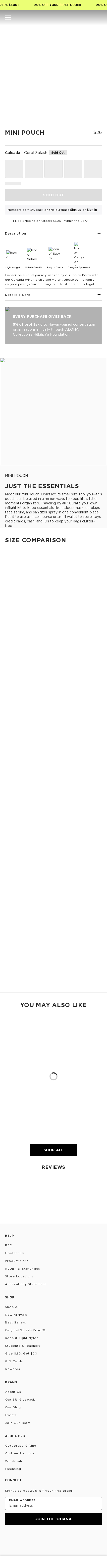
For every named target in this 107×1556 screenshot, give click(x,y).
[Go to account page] (91, 18)
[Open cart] (99, 18)
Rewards (12, 1369)
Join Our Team (17, 1422)
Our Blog (13, 1407)
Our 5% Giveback (20, 1399)
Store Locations (19, 1276)
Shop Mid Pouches (15, 934)
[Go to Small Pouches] (53, 738)
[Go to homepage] (53, 17)
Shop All (53, 1150)
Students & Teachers (23, 1345)
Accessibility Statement (25, 1284)
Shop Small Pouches (17, 782)
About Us (13, 1391)
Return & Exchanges (22, 1268)
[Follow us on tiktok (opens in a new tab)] (20, 1538)
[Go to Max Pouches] (53, 939)
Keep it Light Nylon (22, 1337)
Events (11, 1415)
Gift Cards (14, 1361)
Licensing (13, 1468)
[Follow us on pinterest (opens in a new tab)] (56, 1538)
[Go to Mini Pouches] (53, 692)
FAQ (8, 1245)
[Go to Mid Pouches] (53, 838)
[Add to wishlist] (96, 34)
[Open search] (82, 18)
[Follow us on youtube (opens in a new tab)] (44, 1538)
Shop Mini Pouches (16, 732)
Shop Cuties (10, 686)
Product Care (17, 1260)
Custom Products (20, 1453)
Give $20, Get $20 (21, 1353)
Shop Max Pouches (16, 984)
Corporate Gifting (20, 1445)
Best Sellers (15, 1322)
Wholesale (14, 1461)
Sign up (75, 209)
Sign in (92, 209)
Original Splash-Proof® (25, 1330)
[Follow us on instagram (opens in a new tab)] (8, 1538)
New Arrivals (16, 1314)
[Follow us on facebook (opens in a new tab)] (32, 1538)
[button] (8, 18)
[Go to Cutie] (53, 600)
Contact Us (15, 1253)
